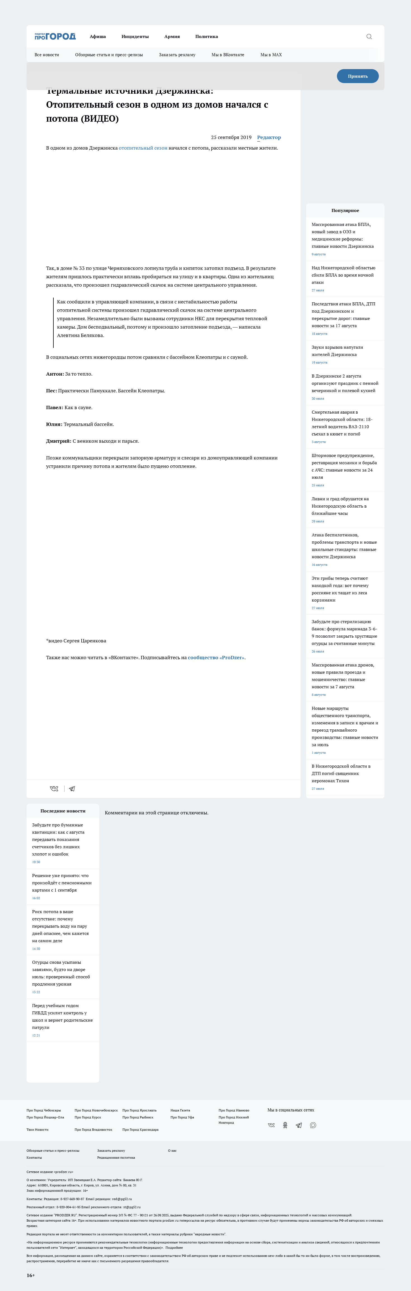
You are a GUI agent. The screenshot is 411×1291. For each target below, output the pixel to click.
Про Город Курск (88, 1117)
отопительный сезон (143, 148)
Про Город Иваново (234, 1110)
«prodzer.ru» (63, 1172)
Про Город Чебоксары (44, 1110)
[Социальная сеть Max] (313, 1125)
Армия (172, 36)
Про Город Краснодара (140, 1129)
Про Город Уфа (182, 1117)
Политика (206, 36)
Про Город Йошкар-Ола (45, 1117)
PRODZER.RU (65, 1215)
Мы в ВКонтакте (228, 54)
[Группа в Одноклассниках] (285, 1125)
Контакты (34, 1157)
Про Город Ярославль (139, 1110)
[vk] (55, 789)
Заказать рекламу (177, 54)
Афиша (98, 36)
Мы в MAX (271, 54)
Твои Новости (37, 1129)
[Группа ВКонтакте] (271, 1125)
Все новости (47, 54)
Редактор (269, 137)
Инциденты (135, 36)
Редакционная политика (116, 1157)
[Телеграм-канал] (299, 1125)
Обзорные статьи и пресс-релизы (109, 54)
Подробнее (174, 1247)
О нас (172, 1150)
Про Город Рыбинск (137, 1117)
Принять (358, 76)
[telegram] (73, 789)
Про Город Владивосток (93, 1129)
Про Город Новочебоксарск (96, 1110)
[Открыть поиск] (369, 36)
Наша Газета (180, 1110)
